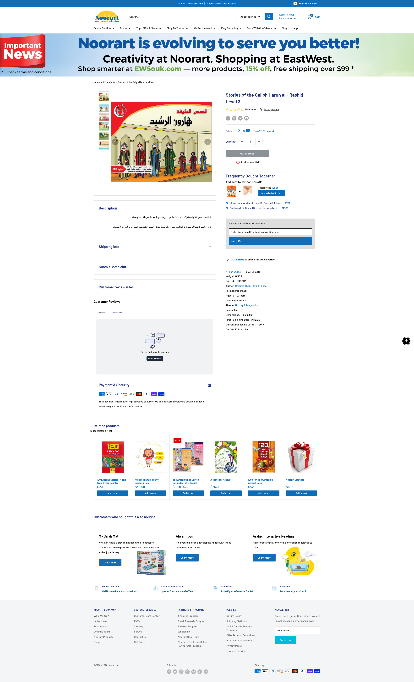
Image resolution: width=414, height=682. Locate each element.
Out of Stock (247, 153)
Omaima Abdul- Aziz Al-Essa (251, 285)
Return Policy (234, 615)
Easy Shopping (229, 28)
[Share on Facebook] (228, 118)
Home (97, 82)
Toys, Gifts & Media (147, 28)
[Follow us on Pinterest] (187, 671)
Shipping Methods (236, 621)
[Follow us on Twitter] (175, 671)
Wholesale (184, 631)
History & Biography (246, 305)
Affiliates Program (188, 615)
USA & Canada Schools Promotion (239, 628)
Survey (138, 631)
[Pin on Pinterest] (234, 118)
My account (286, 18)
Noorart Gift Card (295, 479)
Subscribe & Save (308, 3)
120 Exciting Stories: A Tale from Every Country (111, 481)
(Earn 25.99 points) (263, 131)
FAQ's (137, 621)
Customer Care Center (147, 615)
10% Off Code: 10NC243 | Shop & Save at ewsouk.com (207, 3)
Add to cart (112, 493)
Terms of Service (235, 650)
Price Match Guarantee (239, 640)
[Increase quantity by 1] (259, 141)
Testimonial (100, 626)
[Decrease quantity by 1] (241, 141)
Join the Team (102, 631)
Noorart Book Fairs (188, 636)
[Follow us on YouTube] (193, 671)
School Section (102, 28)
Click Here (238, 259)
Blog (284, 28)
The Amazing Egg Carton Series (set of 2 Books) (186, 481)
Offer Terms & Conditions (240, 635)
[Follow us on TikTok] (199, 671)
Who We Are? (101, 615)
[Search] (269, 16)
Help (295, 28)
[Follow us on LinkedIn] (206, 671)
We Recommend (203, 28)
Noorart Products (104, 636)
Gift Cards (139, 642)
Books (123, 28)
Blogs (97, 642)
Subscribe (285, 640)
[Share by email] (246, 118)
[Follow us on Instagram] (181, 671)
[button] (104, 97)
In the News (100, 621)
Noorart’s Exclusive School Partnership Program (193, 643)
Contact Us (140, 636)
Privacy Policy (234, 645)
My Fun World (233, 271)
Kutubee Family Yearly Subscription (147, 481)
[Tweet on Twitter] (240, 118)
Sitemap (138, 626)
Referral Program (187, 626)
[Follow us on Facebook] (169, 671)
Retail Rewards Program (191, 621)
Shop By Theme (175, 28)
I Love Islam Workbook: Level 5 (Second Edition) (255, 203)
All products (109, 82)
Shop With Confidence (259, 28)
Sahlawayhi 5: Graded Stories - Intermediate (253, 208)
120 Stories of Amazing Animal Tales (260, 481)
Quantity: (231, 141)
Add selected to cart (271, 193)
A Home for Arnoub (220, 479)
